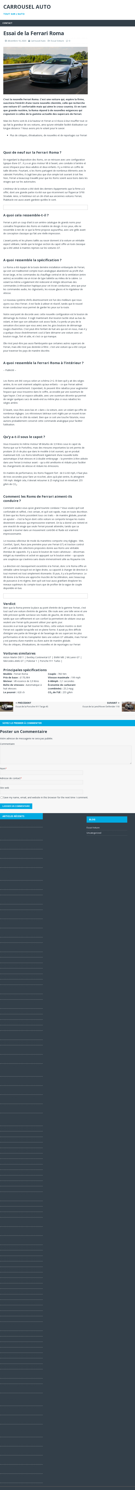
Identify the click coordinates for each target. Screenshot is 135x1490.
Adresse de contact (10, 778)
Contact (7, 23)
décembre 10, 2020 (17, 40)
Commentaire (7, 743)
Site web (4, 787)
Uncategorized (94, 832)
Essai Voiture (57, 40)
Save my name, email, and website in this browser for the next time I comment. (45, 797)
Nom (2, 768)
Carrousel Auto (38, 40)
